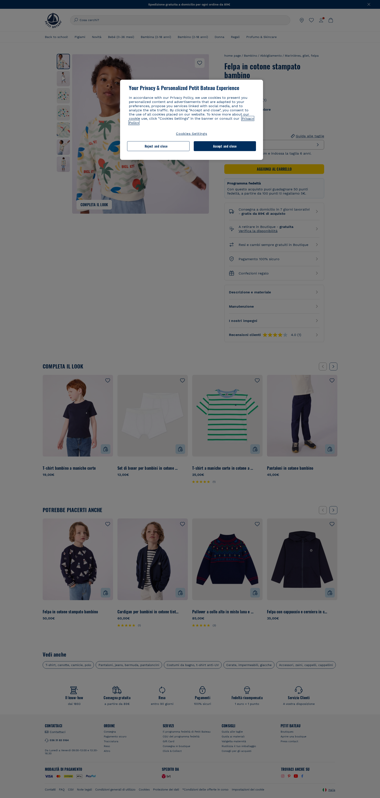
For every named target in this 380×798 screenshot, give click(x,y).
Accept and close (225, 146)
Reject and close (156, 146)
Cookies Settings (191, 134)
